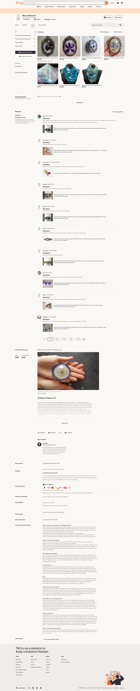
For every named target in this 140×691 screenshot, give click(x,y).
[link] (45, 339)
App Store (21, 680)
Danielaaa (45, 317)
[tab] (25, 32)
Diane (44, 294)
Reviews (24, 25)
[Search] (106, 3)
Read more (80, 102)
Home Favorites (61, 6)
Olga (44, 116)
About (32, 25)
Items (16, 25)
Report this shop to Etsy (21, 72)
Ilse (43, 272)
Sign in (112, 3)
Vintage (82, 6)
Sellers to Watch (49, 6)
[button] (108, 17)
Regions (122, 688)
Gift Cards (98, 6)
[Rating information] (23, 19)
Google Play (33, 680)
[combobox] (63, 3)
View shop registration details (51, 639)
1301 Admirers (18, 66)
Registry (90, 6)
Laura (44, 228)
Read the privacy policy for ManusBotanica (53, 512)
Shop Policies (42, 25)
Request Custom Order (26, 52)
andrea (44, 184)
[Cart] (122, 3)
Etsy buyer (45, 140)
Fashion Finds (72, 6)
